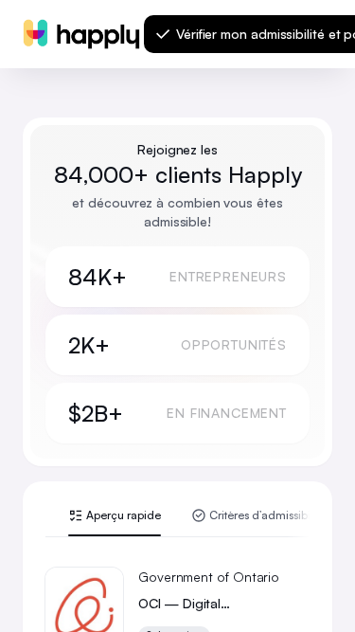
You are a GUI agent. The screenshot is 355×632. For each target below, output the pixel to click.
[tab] (114, 522)
